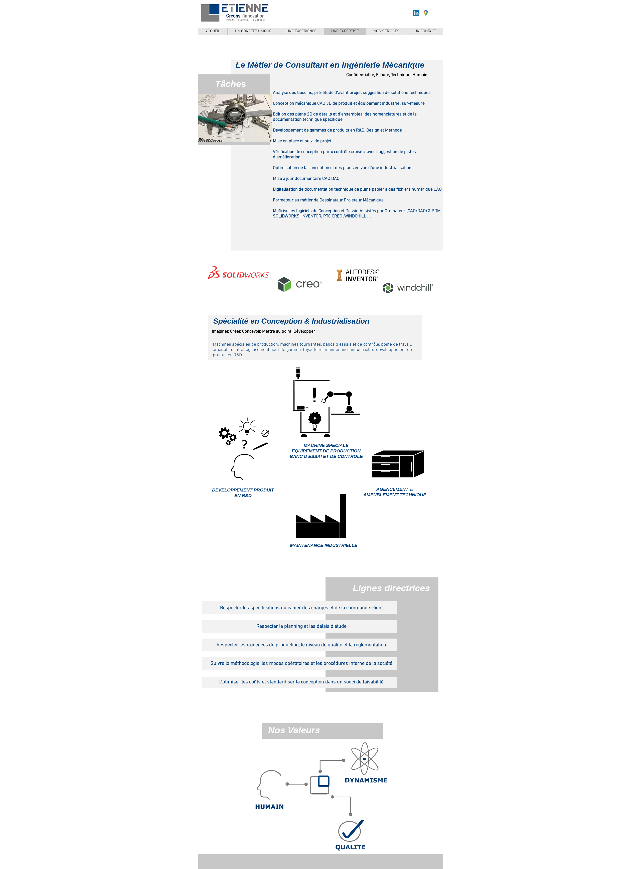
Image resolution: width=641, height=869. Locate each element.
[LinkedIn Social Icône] (416, 13)
